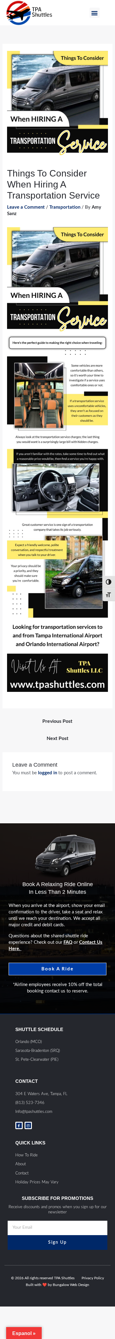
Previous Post (57, 721)
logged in (47, 773)
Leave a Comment (26, 207)
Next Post (57, 738)
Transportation (64, 207)
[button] (95, 13)
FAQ (67, 942)
